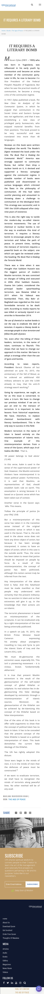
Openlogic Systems (29, 915)
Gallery (5, 961)
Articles (6, 949)
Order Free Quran (9, 934)
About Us (6, 923)
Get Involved (7, 930)
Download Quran (9, 926)
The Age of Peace (17, 31)
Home (3, 31)
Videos (5, 972)
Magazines (7, 964)
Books (9, 31)
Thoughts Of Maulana (11, 938)
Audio (5, 953)
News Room (7, 968)
